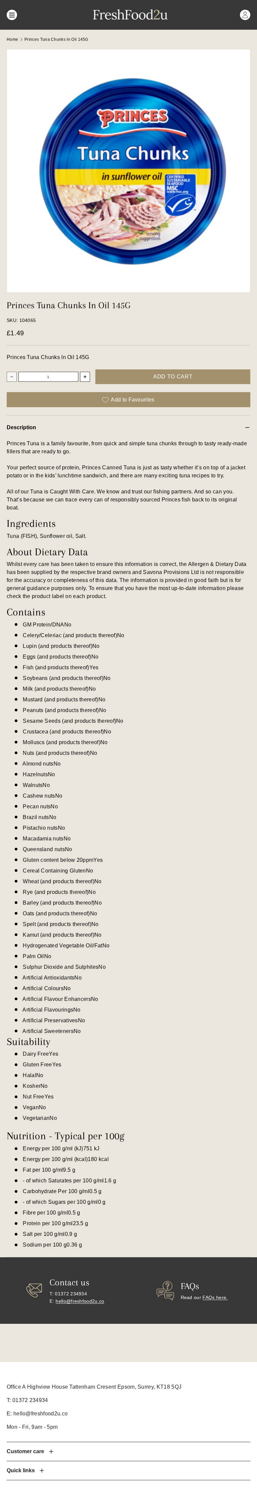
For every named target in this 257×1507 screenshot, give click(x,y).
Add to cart (172, 376)
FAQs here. (215, 1297)
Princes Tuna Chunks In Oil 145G (56, 39)
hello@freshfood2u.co (80, 1301)
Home (12, 39)
